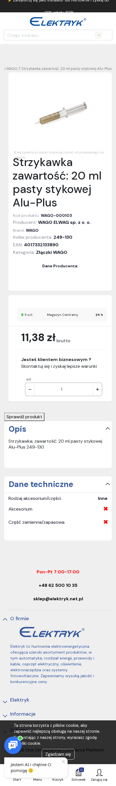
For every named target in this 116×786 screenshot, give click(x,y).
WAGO (32, 230)
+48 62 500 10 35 (58, 585)
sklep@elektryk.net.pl (58, 599)
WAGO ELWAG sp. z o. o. (64, 222)
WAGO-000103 (56, 215)
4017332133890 (41, 245)
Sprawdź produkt (24, 417)
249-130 (62, 237)
